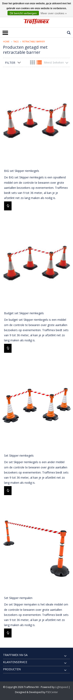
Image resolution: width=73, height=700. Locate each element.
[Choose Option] (8, 205)
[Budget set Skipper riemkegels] (36, 262)
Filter (10, 62)
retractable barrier (33, 41)
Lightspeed (61, 687)
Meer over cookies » (54, 13)
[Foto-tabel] (33, 63)
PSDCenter (52, 692)
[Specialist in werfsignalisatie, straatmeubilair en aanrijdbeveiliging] (36, 21)
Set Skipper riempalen (18, 598)
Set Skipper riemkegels (19, 455)
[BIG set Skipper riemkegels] (36, 120)
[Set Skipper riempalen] (36, 547)
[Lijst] (39, 63)
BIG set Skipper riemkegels (21, 171)
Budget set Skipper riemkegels (24, 313)
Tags (15, 41)
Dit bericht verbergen (23, 13)
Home (6, 41)
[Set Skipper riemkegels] (36, 405)
